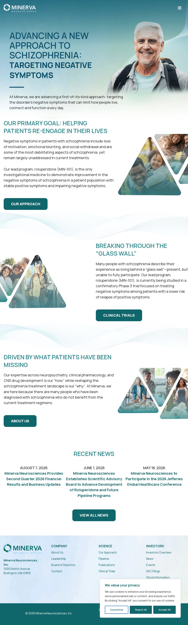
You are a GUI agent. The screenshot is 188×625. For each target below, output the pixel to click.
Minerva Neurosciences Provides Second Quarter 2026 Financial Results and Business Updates (34, 479)
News (149, 559)
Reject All (141, 609)
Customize (116, 609)
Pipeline (104, 559)
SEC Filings (153, 571)
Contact (56, 571)
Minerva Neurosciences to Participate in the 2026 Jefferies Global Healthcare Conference (154, 479)
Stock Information (158, 577)
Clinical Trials (107, 571)
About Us (57, 552)
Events (150, 565)
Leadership (58, 559)
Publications (107, 565)
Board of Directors (63, 565)
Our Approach (108, 552)
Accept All (164, 609)
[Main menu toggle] (179, 8)
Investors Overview (158, 552)
